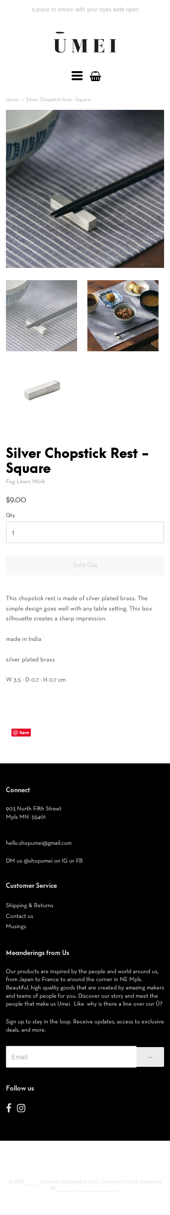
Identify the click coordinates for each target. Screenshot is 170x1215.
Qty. (10, 515)
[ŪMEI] (85, 55)
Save (24, 732)
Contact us (19, 916)
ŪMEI (32, 1181)
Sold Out (85, 565)
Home (12, 99)
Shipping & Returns (29, 905)
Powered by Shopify (97, 1187)
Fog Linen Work (25, 481)
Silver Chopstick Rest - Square (58, 99)
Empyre (65, 1187)
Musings (16, 926)
